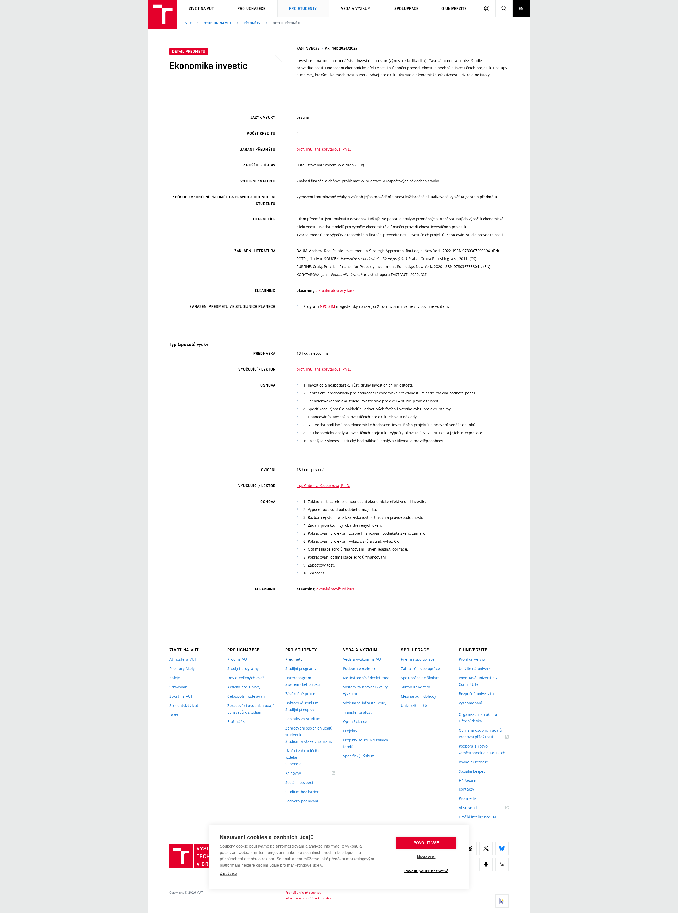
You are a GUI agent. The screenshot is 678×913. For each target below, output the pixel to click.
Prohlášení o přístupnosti (304, 892)
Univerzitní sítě (414, 705)
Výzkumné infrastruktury (364, 702)
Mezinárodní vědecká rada (366, 677)
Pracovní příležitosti (482, 737)
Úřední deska (470, 720)
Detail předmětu (287, 23)
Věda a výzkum (356, 8)
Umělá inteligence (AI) (478, 816)
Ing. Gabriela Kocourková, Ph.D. (323, 485)
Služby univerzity (415, 687)
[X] (486, 848)
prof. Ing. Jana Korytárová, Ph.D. (324, 149)
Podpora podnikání (301, 801)
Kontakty (466, 789)
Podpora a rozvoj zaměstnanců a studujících (482, 749)
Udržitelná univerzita (477, 668)
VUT (188, 23)
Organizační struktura (478, 714)
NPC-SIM (327, 306)
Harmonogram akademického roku (302, 681)
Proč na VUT (238, 659)
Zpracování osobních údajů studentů (308, 731)
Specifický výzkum (359, 755)
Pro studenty (303, 8)
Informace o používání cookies (308, 898)
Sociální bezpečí (299, 782)
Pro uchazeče (251, 8)
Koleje (175, 677)
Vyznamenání (470, 702)
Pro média (468, 798)
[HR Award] (501, 901)
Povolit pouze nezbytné (426, 871)
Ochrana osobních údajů (480, 730)
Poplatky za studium (302, 718)
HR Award (467, 780)
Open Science (355, 721)
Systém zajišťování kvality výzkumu (365, 690)
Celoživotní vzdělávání (246, 696)
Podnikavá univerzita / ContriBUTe (478, 681)
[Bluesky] (501, 848)
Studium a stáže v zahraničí (309, 741)
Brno (174, 714)
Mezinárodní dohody (418, 696)
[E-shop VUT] (501, 864)
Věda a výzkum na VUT (363, 659)
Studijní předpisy (299, 709)
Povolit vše (426, 843)
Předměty (252, 23)
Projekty (350, 730)
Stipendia (293, 763)
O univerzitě (453, 8)
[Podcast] (486, 864)
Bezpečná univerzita (476, 693)
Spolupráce (406, 8)
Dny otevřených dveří (246, 677)
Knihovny (299, 773)
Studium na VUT (217, 23)
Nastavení (426, 857)
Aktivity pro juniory (243, 687)
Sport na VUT (181, 696)
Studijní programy (243, 668)
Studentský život (184, 705)
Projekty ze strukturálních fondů (365, 743)
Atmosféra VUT (183, 659)
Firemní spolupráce (418, 659)
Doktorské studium (302, 702)
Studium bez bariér (302, 791)
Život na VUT (201, 8)
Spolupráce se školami (420, 677)
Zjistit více (228, 873)
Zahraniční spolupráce (420, 668)
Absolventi (474, 808)
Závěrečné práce (300, 693)
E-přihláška (237, 721)
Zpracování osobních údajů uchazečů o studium (250, 709)
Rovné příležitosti (474, 762)
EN (521, 8)
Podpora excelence (360, 668)
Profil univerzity (472, 659)
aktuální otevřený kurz (335, 290)
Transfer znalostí (358, 712)
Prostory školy (182, 668)
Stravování (179, 687)
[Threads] (470, 848)
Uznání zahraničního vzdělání (302, 754)
